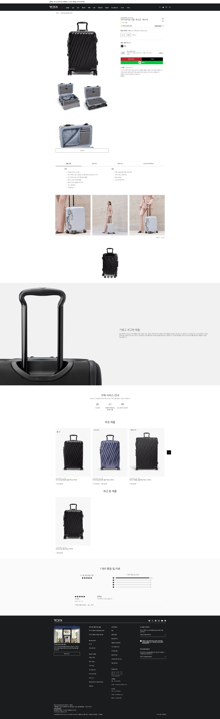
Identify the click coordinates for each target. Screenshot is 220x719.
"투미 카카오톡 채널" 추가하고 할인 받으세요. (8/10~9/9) (67, 2)
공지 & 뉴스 (91, 678)
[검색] (160, 7)
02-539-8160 (117, 681)
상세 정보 (94, 163)
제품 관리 (120, 163)
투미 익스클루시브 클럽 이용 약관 (96, 634)
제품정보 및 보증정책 (115, 642)
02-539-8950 (117, 691)
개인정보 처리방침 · (93, 714)
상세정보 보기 (73, 472)
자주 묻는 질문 (114, 651)
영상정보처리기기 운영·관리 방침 (96, 682)
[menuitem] (61, 7)
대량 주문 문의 (114, 663)
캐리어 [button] (83, 7)
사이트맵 (100, 714)
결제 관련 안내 (114, 638)
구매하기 (152, 59)
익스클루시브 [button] (114, 7)
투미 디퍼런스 (92, 661)
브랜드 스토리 (92, 657)
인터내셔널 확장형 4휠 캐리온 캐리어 (66, 480)
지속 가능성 (91, 665)
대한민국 (164, 714)
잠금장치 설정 (114, 655)
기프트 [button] (122, 7)
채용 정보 (91, 686)
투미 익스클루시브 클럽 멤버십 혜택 (96, 630)
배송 (112, 630)
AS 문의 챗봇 (118, 698)
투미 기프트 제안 (92, 673)
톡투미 (112, 698)
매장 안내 (66, 653)
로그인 (90, 644)
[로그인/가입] (166, 7)
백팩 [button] (89, 7)
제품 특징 (68, 163)
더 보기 (122, 76)
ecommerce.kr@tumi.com (121, 684)
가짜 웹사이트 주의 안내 (116, 659)
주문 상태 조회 (92, 648)
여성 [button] (78, 7)
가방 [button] (94, 7)
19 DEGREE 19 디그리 (61, 478)
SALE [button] (61, 7)
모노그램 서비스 (92, 669)
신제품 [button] (67, 7)
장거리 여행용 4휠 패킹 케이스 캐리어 (140, 480)
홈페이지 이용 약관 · (84, 714)
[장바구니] (169, 7)
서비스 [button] (128, 7)
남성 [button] (73, 7)
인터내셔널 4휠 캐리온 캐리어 (64, 549)
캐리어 (57, 13)
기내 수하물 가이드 (115, 646)
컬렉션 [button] (107, 7)
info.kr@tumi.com (119, 694)
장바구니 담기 (131, 59)
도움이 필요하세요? (148, 163)
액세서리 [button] (100, 7)
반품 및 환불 (114, 634)
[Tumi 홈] (53, 7)
